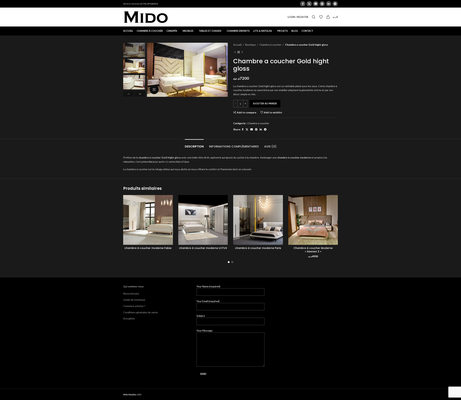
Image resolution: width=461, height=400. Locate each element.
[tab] (194, 144)
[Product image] (148, 220)
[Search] (313, 17)
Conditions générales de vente (140, 312)
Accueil (237, 44)
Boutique (250, 44)
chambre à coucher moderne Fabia (147, 248)
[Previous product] (235, 52)
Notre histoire (131, 293)
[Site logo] (145, 16)
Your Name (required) (208, 286)
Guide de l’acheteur (134, 299)
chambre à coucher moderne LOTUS (203, 248)
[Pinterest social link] (322, 3)
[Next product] (242, 52)
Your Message (204, 330)
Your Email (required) (208, 301)
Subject (200, 315)
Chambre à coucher (270, 44)
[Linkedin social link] (328, 3)
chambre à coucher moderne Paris (258, 248)
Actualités (129, 318)
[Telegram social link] (335, 3)
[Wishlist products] (321, 17)
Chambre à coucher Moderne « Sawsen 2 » (313, 249)
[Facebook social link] (302, 3)
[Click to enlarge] (154, 89)
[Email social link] (315, 3)
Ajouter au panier (265, 103)
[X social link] (309, 3)
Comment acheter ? (134, 306)
